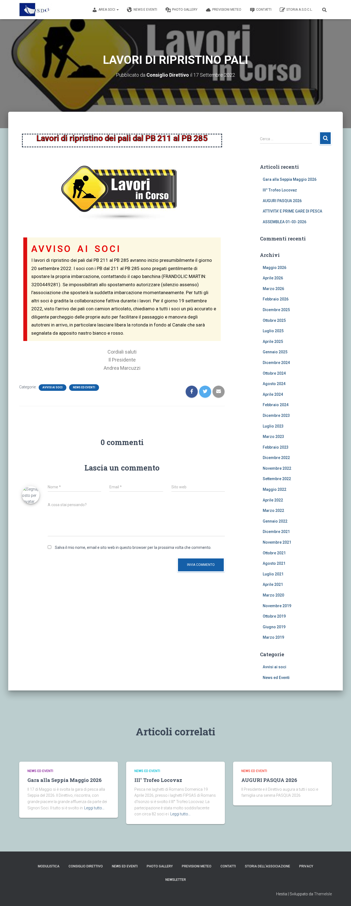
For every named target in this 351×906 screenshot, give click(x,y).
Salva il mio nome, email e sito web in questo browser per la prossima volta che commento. (133, 547)
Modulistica (49, 866)
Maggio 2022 (274, 489)
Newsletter (175, 880)
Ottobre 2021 (274, 553)
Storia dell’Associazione (267, 866)
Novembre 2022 (277, 468)
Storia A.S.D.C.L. (299, 10)
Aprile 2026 (273, 278)
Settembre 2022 (277, 479)
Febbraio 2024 (275, 405)
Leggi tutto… (94, 808)
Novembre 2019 (277, 606)
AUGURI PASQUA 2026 (282, 201)
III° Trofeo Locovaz (280, 190)
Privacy (306, 866)
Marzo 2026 (273, 288)
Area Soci (107, 10)
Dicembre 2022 (276, 457)
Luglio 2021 (273, 574)
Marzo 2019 (273, 637)
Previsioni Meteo (226, 10)
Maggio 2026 (274, 267)
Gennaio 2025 (275, 352)
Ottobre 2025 (274, 320)
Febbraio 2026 (275, 299)
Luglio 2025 (273, 331)
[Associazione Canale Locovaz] (35, 9)
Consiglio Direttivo (86, 866)
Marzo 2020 (273, 595)
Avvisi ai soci (53, 387)
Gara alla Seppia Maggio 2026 (289, 179)
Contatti (263, 10)
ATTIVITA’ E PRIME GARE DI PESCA (292, 211)
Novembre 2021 (277, 542)
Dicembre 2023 (276, 415)
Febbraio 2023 (275, 447)
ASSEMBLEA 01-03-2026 (284, 222)
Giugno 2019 (274, 627)
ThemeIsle (323, 894)
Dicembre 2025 (276, 310)
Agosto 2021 (274, 563)
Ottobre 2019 (274, 616)
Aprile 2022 (273, 500)
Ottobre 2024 (274, 373)
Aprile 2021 (273, 584)
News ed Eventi (84, 387)
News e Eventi (145, 10)
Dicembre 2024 (276, 362)
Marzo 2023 (273, 436)
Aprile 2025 (273, 341)
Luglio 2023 (273, 426)
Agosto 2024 (274, 384)
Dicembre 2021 (276, 531)
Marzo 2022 (273, 510)
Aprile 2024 (273, 394)
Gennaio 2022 (275, 521)
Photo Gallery (184, 10)
